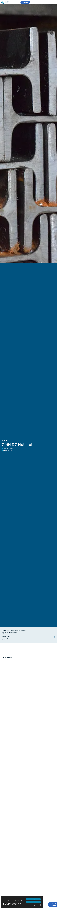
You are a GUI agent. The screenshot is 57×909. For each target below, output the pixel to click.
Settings (33, 905)
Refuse (33, 902)
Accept (33, 899)
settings (14, 904)
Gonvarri (54, 903)
